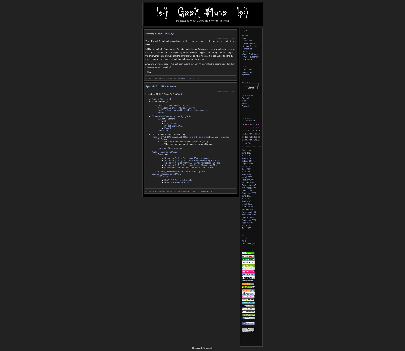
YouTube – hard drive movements (173, 105)
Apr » (250, 143)
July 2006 (246, 225)
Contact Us (246, 51)
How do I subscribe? (250, 57)
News (183, 78)
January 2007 (248, 209)
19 (246, 137)
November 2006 (249, 215)
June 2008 (246, 169)
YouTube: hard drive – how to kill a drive (176, 108)
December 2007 (249, 185)
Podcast (191, 191)
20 (248, 137)
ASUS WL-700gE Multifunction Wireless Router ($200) (183, 141)
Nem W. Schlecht (250, 46)
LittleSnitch (163, 130)
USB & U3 (163, 176)
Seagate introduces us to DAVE (166, 174)
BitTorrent (162, 139)
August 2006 (247, 223)
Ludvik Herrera (249, 43)
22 (253, 137)
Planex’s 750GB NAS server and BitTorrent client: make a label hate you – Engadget (190, 137)
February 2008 (248, 180)
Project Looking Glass (174, 126)
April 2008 (246, 174)
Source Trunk (247, 72)
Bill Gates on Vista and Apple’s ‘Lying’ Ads (171, 116)
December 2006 (249, 212)
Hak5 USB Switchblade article (178, 180)
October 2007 (248, 190)
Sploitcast (246, 75)
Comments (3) (206, 191)
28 (251, 140)
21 (251, 137)
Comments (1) (196, 78)
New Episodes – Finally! (159, 33)
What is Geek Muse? (251, 54)
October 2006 (248, 217)
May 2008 (246, 172)
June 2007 (246, 196)
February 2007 (248, 207)
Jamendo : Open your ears (170, 148)
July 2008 (246, 166)
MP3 (173, 94)
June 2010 (246, 153)
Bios (244, 38)
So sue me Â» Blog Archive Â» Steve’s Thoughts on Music (191, 165)
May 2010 (246, 156)
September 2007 (249, 193)
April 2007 (246, 201)
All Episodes (247, 59)
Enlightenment (171, 123)
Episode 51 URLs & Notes (161, 86)
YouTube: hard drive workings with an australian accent (183, 110)
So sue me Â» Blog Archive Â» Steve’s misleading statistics (192, 163)
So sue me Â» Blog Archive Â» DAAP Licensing (186, 158)
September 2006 (249, 220)
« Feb (244, 143)
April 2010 (246, 158)
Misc (244, 101)
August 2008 (247, 164)
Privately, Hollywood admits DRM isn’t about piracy (181, 171)
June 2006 (246, 228)
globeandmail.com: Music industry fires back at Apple (188, 167)
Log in (244, 30)
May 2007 (246, 199)
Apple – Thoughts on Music (164, 152)
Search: (246, 82)
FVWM (167, 128)
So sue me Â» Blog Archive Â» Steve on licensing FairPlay (191, 160)
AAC (179, 94)
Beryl (166, 121)
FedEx (161, 112)
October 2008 (248, 161)
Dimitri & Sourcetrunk (161, 99)
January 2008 (248, 182)
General (184, 191)
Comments (248, 244)
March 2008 (247, 177)
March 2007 (247, 204)
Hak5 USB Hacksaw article (176, 182)
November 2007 (249, 188)
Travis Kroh (247, 49)
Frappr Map (247, 69)
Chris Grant (247, 41)
